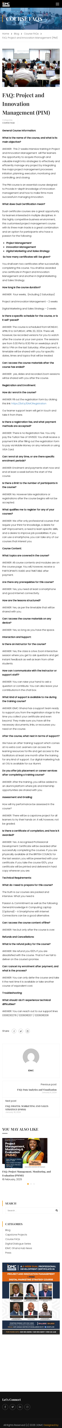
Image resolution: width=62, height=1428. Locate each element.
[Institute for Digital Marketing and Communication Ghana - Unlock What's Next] (6, 4)
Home (5, 33)
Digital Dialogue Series (18, 1243)
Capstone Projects (16, 1234)
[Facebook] (14, 1031)
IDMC (31, 1070)
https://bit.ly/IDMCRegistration (28, 403)
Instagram (27, 1407)
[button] (28, 1184)
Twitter (12, 1407)
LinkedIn (20, 1407)
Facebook (5, 1407)
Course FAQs (31, 33)
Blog (16, 33)
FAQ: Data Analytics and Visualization (37, 1089)
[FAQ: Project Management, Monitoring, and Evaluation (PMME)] (24, 1153)
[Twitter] (21, 1031)
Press (8, 1252)
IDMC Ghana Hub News (18, 1248)
